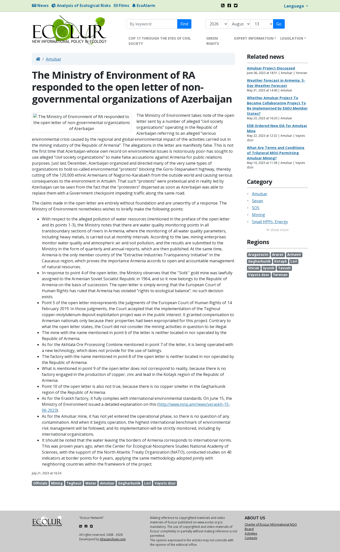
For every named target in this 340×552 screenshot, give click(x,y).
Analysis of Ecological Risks (83, 5)
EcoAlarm (145, 5)
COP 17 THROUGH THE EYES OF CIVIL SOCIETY (159, 41)
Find (184, 24)
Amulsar (53, 59)
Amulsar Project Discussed (271, 68)
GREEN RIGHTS (212, 41)
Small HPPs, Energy (270, 221)
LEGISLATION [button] (291, 38)
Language (294, 6)
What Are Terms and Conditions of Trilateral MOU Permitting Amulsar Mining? (275, 152)
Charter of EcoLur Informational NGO (271, 524)
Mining (258, 214)
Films (123, 5)
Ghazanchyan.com (113, 539)
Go (279, 24)
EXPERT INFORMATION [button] (254, 38)
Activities (251, 533)
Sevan (257, 201)
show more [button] (279, 229)
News (42, 5)
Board (249, 529)
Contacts (251, 538)
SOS (255, 207)
